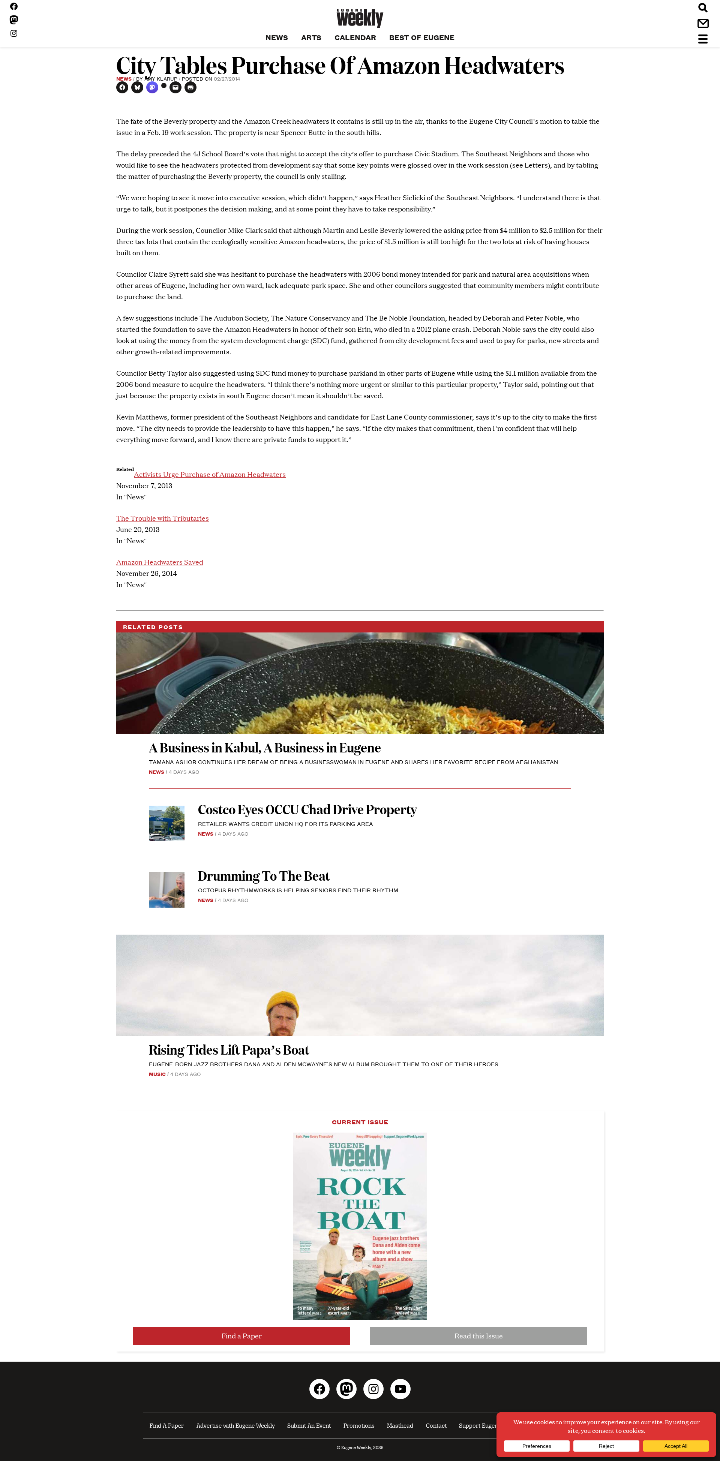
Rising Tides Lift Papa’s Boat (229, 1049)
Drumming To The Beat (264, 875)
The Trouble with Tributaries (162, 518)
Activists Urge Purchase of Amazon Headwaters (210, 474)
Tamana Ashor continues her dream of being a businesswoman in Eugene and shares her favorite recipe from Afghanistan (353, 762)
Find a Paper (242, 1335)
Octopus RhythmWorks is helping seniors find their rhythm (298, 890)
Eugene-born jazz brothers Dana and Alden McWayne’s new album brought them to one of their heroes (323, 1064)
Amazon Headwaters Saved (159, 561)
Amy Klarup (160, 78)
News (124, 78)
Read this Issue (478, 1335)
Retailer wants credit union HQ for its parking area (285, 823)
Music (157, 1073)
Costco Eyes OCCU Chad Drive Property (307, 808)
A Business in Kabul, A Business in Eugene (265, 747)
